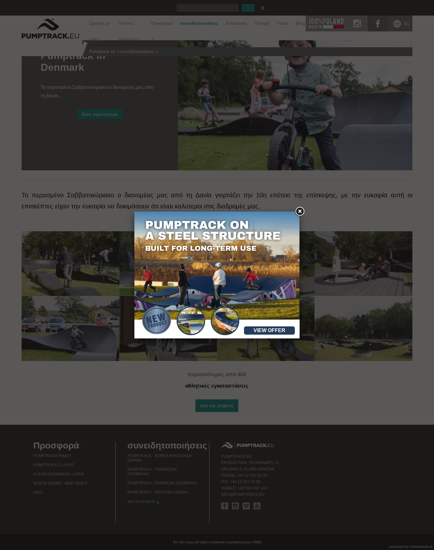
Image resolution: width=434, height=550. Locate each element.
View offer (269, 330)
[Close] (299, 211)
